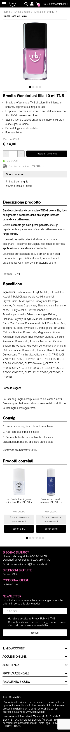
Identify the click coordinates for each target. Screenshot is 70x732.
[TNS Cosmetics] (12, 3)
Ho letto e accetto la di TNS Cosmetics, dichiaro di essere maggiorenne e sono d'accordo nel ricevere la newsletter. (37, 622)
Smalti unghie (22, 11)
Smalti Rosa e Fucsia (15, 16)
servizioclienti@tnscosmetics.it (31, 564)
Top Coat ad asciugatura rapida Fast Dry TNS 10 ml (19, 501)
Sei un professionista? (55, 4)
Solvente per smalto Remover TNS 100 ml (51, 501)
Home (6, 11)
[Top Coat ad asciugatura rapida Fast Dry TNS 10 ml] (19, 482)
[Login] (31, 4)
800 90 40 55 (38, 556)
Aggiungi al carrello (47, 153)
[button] (30, 87)
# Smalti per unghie (17, 181)
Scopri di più (19, 528)
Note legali (45, 723)
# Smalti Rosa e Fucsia (19, 185)
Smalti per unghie (44, 11)
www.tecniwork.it (35, 711)
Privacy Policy (39, 618)
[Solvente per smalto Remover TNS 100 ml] (51, 482)
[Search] (26, 4)
